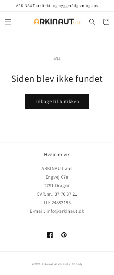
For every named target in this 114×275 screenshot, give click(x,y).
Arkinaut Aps (50, 264)
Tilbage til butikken (57, 101)
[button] (8, 22)
